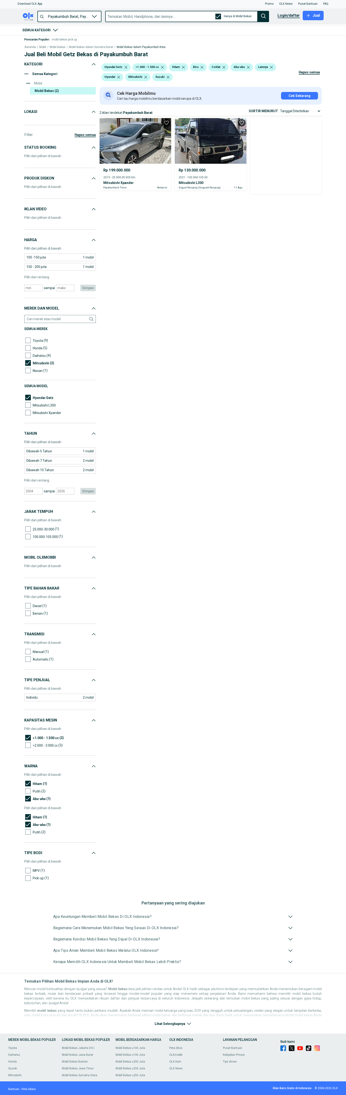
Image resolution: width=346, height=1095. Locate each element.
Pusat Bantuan (232, 1048)
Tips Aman (230, 1061)
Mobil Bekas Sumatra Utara (79, 1075)
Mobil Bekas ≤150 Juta (130, 1054)
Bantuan (13, 1089)
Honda (12, 1061)
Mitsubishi (15, 1075)
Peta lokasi (28, 1089)
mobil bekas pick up (64, 39)
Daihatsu (14, 1054)
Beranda (30, 47)
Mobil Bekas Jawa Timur (78, 1068)
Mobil (42, 47)
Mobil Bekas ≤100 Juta (130, 1048)
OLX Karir (175, 1061)
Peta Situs (175, 1048)
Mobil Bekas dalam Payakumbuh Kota (141, 47)
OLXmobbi (175, 1054)
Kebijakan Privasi (234, 1054)
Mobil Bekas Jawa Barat (77, 1054)
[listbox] (126, 67)
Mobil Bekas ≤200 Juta (130, 1061)
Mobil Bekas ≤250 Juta (130, 1068)
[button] (30, 4)
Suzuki (12, 1068)
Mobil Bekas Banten (75, 1061)
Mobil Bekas (57, 47)
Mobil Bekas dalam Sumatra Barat (91, 47)
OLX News (176, 1068)
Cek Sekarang (299, 96)
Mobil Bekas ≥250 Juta (130, 1075)
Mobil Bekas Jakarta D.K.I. (78, 1048)
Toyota (12, 1048)
